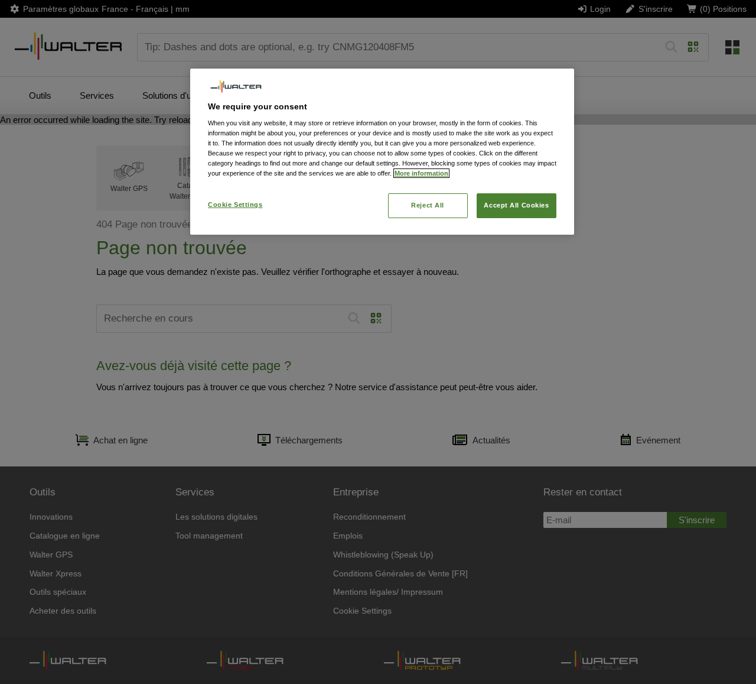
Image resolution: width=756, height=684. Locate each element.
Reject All (427, 205)
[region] (382, 152)
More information (421, 173)
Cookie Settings (235, 204)
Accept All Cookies (516, 205)
